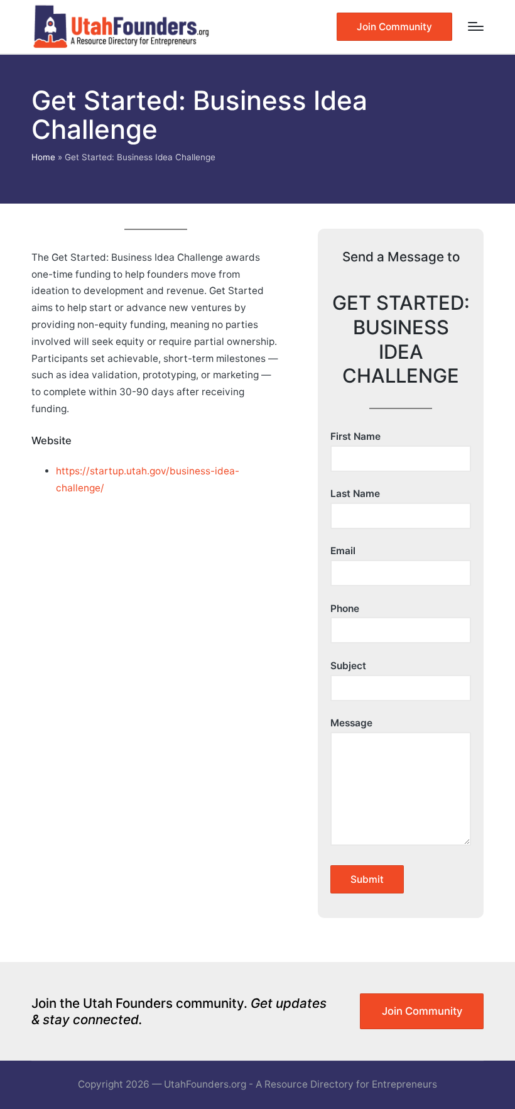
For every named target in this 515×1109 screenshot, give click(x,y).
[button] (394, 27)
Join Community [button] (422, 1011)
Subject (348, 666)
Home (43, 157)
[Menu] (476, 26)
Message (351, 723)
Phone (344, 609)
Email (342, 551)
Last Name (355, 494)
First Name (355, 436)
